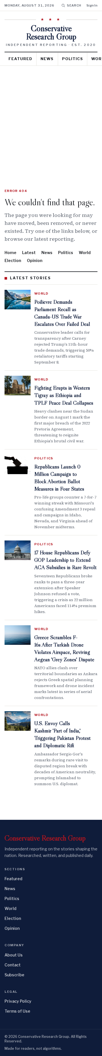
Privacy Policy (18, 1001)
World (85, 252)
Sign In (91, 5)
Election (13, 260)
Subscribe (14, 974)
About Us (14, 954)
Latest (29, 252)
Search (74, 5)
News (47, 58)
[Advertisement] (51, 120)
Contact (13, 964)
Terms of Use (17, 1011)
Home (10, 252)
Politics (72, 58)
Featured (20, 58)
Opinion (34, 260)
